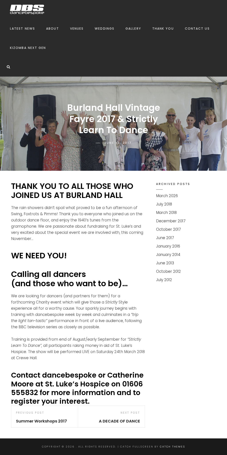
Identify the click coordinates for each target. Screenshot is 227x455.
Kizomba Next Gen (28, 48)
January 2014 (168, 254)
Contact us (197, 28)
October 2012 (168, 271)
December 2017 (171, 221)
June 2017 (165, 237)
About (52, 28)
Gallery (133, 28)
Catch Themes (172, 446)
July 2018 (164, 204)
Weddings (104, 28)
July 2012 (164, 279)
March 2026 (167, 195)
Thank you (163, 28)
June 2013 (165, 263)
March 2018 (166, 212)
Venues (77, 28)
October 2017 (168, 229)
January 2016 (168, 246)
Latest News (22, 28)
